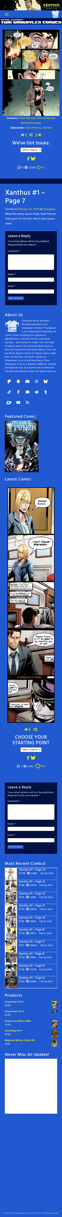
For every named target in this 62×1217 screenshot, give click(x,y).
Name (11, 274)
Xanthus (47, 128)
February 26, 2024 (28, 209)
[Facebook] (18, 392)
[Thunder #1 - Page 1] (26, 729)
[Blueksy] (45, 382)
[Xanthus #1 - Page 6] (26, 135)
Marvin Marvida (46, 118)
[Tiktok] (9, 392)
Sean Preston (33, 128)
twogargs (49, 209)
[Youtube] (18, 403)
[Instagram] (36, 382)
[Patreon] (9, 382)
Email (10, 286)
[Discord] (27, 382)
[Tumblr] (45, 392)
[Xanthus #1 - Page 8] (36, 135)
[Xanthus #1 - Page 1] (22, 135)
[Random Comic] (31, 135)
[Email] (27, 392)
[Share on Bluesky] (33, 158)
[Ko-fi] (9, 403)
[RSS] (27, 403)
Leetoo (56, 1213)
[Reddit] (36, 392)
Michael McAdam (31, 123)
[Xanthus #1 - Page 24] (40, 135)
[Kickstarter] (18, 382)
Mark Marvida (27, 118)
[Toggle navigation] (7, 14)
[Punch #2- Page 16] (30, 729)
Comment (13, 251)
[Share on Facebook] (28, 158)
